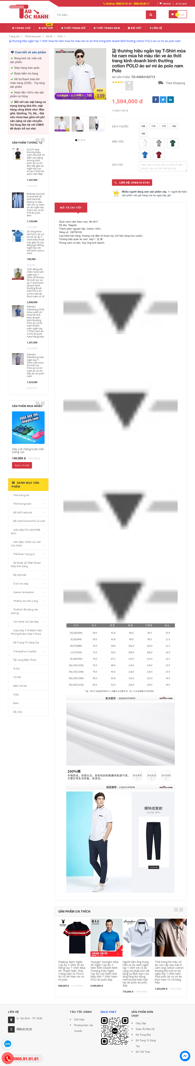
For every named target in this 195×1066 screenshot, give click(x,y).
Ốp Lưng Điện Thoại (24, 659)
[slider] (118, 82)
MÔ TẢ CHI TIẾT (71, 207)
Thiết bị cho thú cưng (25, 601)
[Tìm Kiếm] (151, 14)
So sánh (182, 3)
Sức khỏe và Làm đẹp (26, 621)
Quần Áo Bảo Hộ (145, 1029)
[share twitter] (163, 99)
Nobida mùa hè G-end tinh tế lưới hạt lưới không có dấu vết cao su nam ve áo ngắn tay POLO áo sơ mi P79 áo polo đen (36, 204)
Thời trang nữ (21, 495)
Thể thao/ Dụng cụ (24, 554)
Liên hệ (157, 28)
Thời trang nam (33, 36)
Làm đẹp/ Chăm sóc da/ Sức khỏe (26, 543)
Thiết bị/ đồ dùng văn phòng (24, 611)
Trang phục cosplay (25, 651)
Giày (16, 694)
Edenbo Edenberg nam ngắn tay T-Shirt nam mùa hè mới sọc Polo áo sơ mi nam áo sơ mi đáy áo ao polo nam (35, 365)
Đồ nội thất (19, 575)
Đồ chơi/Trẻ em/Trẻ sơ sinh (29, 521)
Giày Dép (47, 27)
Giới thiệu (79, 1019)
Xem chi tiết (22, 465)
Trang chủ (22, 28)
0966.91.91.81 (24, 1029)
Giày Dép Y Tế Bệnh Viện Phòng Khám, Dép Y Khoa (26, 632)
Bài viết (136, 28)
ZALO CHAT (108, 1012)
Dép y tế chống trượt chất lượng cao (28, 450)
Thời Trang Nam (108, 28)
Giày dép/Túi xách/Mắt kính (25, 531)
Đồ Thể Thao (143, 1051)
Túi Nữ (17, 677)
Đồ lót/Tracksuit (22, 512)
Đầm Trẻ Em (20, 685)
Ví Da (16, 668)
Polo (60, 36)
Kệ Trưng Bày (143, 1034)
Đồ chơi (17, 712)
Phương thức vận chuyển (83, 1028)
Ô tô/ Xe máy (21, 583)
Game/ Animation (23, 592)
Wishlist (167, 3)
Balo (16, 703)
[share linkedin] (170, 99)
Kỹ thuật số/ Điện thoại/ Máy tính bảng (26, 564)
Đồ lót (49, 36)
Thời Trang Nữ (74, 28)
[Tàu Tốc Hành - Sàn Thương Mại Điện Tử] (30, 11)
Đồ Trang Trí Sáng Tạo (26, 642)
